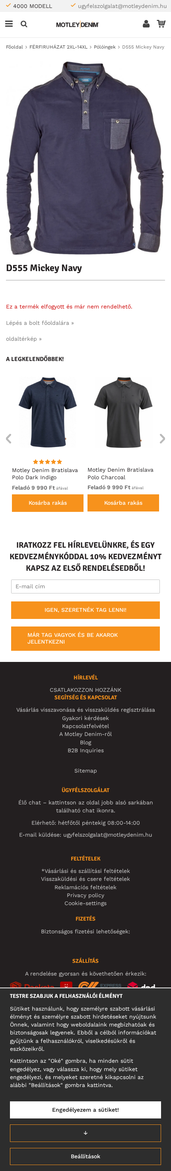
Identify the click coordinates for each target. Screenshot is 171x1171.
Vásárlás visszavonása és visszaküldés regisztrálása (85, 710)
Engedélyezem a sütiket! (85, 1110)
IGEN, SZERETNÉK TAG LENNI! (85, 610)
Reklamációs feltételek (85, 887)
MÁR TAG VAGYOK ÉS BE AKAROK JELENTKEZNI (72, 638)
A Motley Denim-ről (85, 734)
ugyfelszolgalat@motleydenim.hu (122, 6)
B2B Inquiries (86, 750)
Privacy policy (85, 895)
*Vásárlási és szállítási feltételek (85, 871)
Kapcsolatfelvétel (85, 726)
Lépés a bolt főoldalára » (40, 323)
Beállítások (85, 1156)
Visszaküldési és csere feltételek (85, 879)
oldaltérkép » (24, 339)
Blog (85, 742)
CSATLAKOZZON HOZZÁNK (85, 690)
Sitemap (85, 770)
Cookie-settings (85, 903)
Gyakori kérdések (85, 718)
